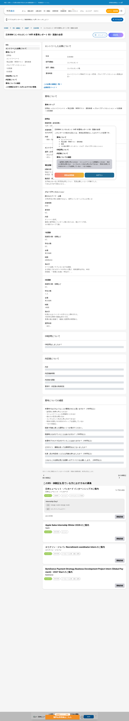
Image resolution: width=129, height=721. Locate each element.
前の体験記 (47, 478)
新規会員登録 (69, 175)
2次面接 (9, 71)
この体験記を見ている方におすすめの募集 (21, 87)
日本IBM (36, 28)
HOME (6, 28)
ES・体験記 (16, 28)
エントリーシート (12, 58)
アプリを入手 (118, 19)
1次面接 (9, 68)
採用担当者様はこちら (115, 2)
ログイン (99, 175)
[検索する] (121, 11)
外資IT (27, 28)
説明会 (8, 55)
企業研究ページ (49, 87)
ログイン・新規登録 (112, 11)
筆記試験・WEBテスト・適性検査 (18, 62)
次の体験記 (122, 475)
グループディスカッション (16, 65)
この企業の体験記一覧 (52, 84)
